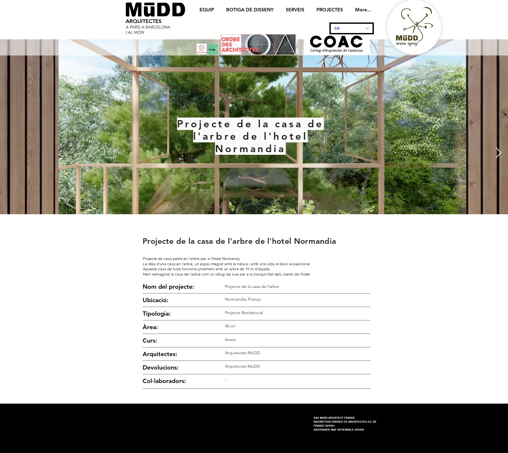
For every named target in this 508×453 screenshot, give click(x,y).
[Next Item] (498, 153)
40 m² (230, 326)
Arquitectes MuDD (242, 366)
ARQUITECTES (143, 21)
